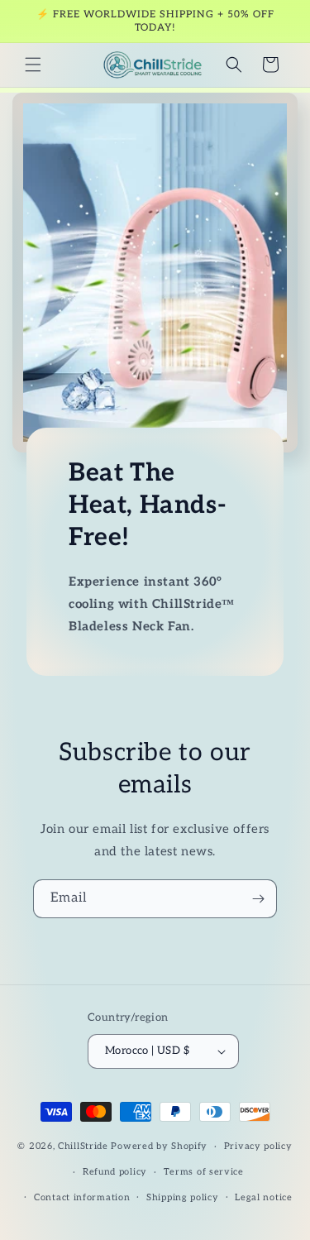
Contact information (82, 1197)
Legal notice (263, 1197)
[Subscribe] (258, 898)
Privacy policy (258, 1146)
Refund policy (115, 1171)
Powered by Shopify (159, 1146)
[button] (33, 64)
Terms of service (204, 1171)
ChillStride (83, 1146)
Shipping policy (182, 1197)
